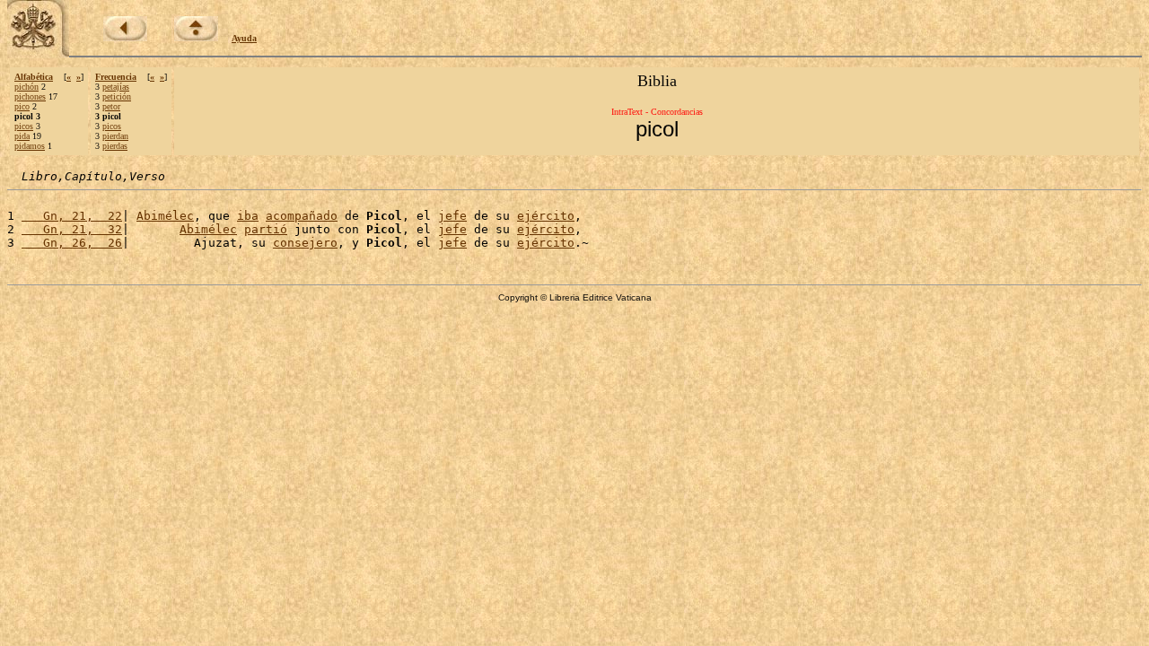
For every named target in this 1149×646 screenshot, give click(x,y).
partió (265, 229)
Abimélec (165, 216)
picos (23, 126)
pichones (30, 96)
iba (248, 216)
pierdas (114, 146)
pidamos (29, 146)
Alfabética (33, 77)
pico (22, 106)
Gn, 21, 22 (72, 216)
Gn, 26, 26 (72, 242)
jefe (452, 216)
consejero (305, 242)
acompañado (302, 216)
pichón (26, 87)
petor (111, 106)
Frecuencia (115, 77)
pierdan (115, 136)
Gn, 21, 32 (72, 229)
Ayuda (244, 38)
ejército (545, 216)
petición (116, 96)
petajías (115, 87)
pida (22, 136)
